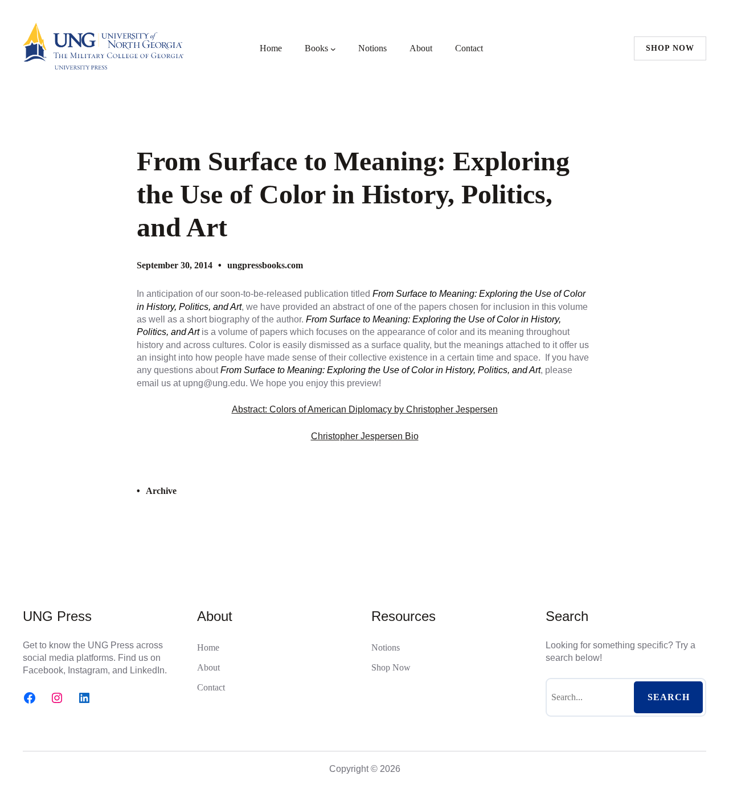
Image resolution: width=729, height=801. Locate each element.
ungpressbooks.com (265, 265)
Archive (161, 491)
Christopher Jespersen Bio (365, 436)
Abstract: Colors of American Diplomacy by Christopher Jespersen (365, 409)
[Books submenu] (333, 48)
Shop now (670, 48)
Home (271, 48)
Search (669, 697)
